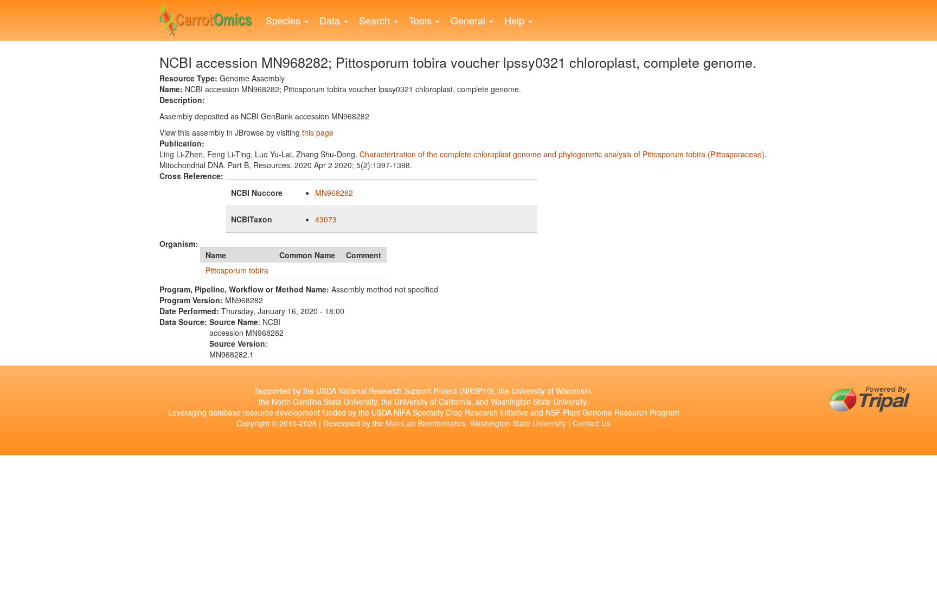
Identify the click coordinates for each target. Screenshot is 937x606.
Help (515, 20)
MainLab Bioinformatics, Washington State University (476, 423)
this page (317, 132)
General (469, 20)
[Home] (209, 18)
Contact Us (592, 423)
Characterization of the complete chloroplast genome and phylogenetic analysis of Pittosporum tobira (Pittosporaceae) (562, 154)
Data (331, 20)
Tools (421, 20)
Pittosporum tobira (237, 270)
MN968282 (334, 192)
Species (284, 20)
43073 (326, 219)
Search (376, 20)
